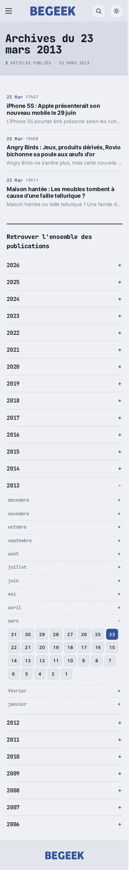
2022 (13, 332)
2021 (13, 349)
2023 (13, 316)
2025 (13, 282)
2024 (13, 299)
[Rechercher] (98, 11)
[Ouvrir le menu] (10, 11)
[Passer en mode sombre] (116, 11)
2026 (13, 265)
